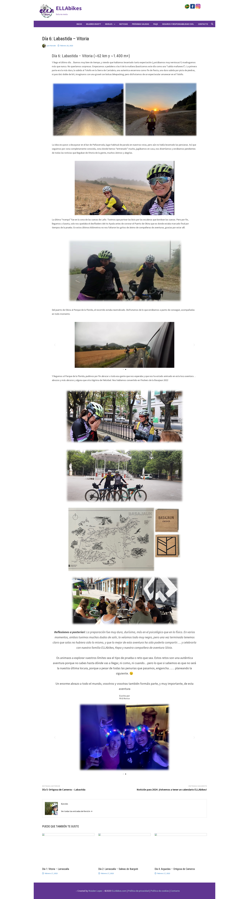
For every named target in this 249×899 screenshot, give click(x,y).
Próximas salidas (140, 24)
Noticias (123, 24)
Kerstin (53, 45)
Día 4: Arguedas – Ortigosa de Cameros (175, 869)
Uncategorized (49, 32)
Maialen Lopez (95, 890)
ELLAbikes (69, 8)
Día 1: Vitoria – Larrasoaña (55, 869)
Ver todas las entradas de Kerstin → (76, 811)
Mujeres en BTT (93, 24)
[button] (54, 345)
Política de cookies (160, 890)
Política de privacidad (138, 890)
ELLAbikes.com (119, 890)
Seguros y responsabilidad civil (178, 24)
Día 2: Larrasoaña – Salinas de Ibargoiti (118, 869)
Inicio (79, 24)
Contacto (203, 24)
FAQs (155, 24)
